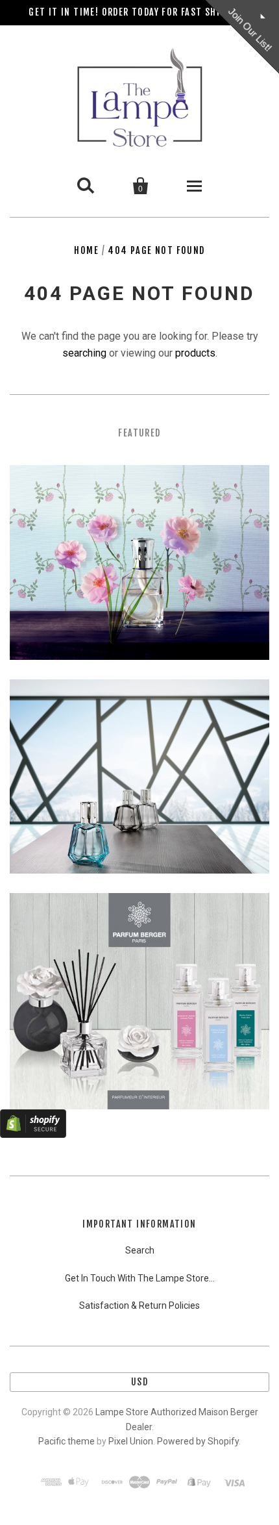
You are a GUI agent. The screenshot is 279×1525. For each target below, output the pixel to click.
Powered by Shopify (198, 1441)
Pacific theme (66, 1441)
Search (139, 1250)
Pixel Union (130, 1441)
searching (84, 353)
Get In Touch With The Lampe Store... (140, 1278)
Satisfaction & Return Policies (139, 1305)
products (195, 353)
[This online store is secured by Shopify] (33, 1134)
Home (86, 250)
